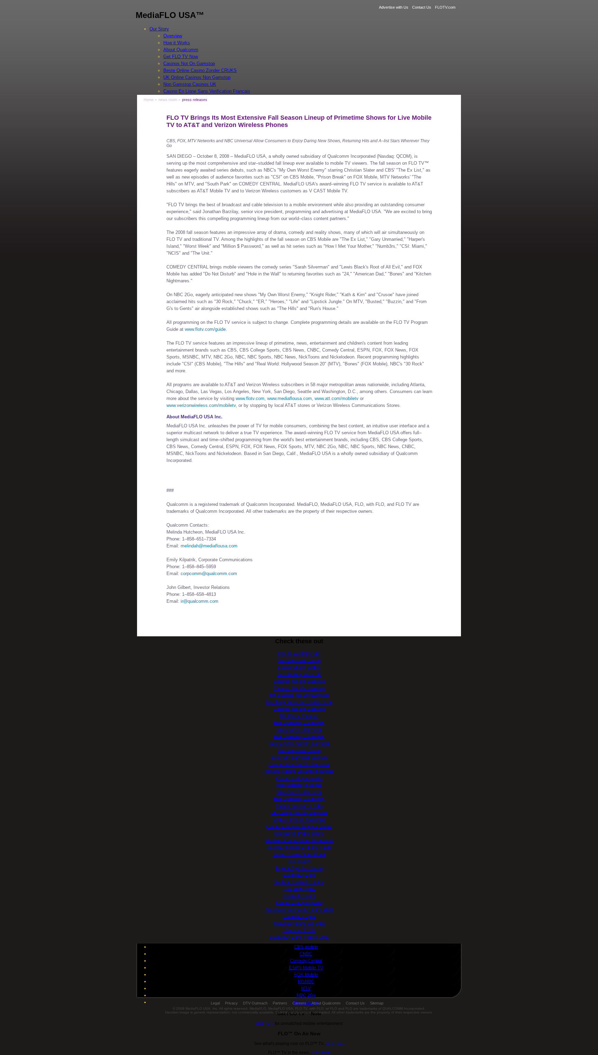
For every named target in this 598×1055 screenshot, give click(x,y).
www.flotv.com (250, 398)
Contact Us (421, 7)
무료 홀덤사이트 (299, 888)
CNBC (306, 953)
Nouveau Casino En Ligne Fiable (299, 847)
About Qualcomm (180, 49)
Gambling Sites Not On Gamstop (299, 701)
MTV (306, 988)
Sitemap (376, 1003)
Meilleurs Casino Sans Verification (299, 840)
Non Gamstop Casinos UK (189, 84)
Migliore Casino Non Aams (299, 819)
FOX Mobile (306, 974)
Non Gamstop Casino (299, 660)
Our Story (159, 28)
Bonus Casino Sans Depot (299, 854)
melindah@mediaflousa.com (209, 545)
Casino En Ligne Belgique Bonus (299, 826)
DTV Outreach (255, 1003)
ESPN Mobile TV (306, 967)
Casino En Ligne (299, 874)
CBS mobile (306, 946)
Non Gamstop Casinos (299, 785)
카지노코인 (299, 861)
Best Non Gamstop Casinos (299, 757)
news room (167, 100)
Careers (299, 1003)
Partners (280, 1003)
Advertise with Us (393, 7)
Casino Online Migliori (299, 667)
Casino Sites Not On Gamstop (299, 743)
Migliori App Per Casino (299, 868)
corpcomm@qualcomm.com (209, 573)
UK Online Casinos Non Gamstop (196, 77)
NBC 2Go (306, 995)
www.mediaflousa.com (289, 398)
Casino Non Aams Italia (299, 805)
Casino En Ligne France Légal (299, 937)
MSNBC (306, 981)
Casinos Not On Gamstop (189, 63)
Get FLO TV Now (180, 56)
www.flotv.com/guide (205, 329)
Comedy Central (306, 960)
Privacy (231, 1003)
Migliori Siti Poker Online (299, 833)
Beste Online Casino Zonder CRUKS (200, 70)
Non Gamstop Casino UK (299, 722)
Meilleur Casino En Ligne (299, 881)
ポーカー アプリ (299, 930)
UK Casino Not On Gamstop (299, 812)
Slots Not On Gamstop (299, 729)
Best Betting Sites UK (299, 674)
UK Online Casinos (299, 715)
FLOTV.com (445, 7)
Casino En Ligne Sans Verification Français (206, 91)
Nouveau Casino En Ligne (299, 923)
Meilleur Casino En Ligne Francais (299, 771)
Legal (215, 1003)
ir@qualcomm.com (199, 601)
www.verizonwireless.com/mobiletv (201, 405)
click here (265, 1023)
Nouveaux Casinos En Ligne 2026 (299, 909)
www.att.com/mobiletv (337, 398)
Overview (172, 35)
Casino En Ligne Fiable (299, 778)
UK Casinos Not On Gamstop (299, 695)
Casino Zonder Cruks (299, 653)
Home (149, 100)
